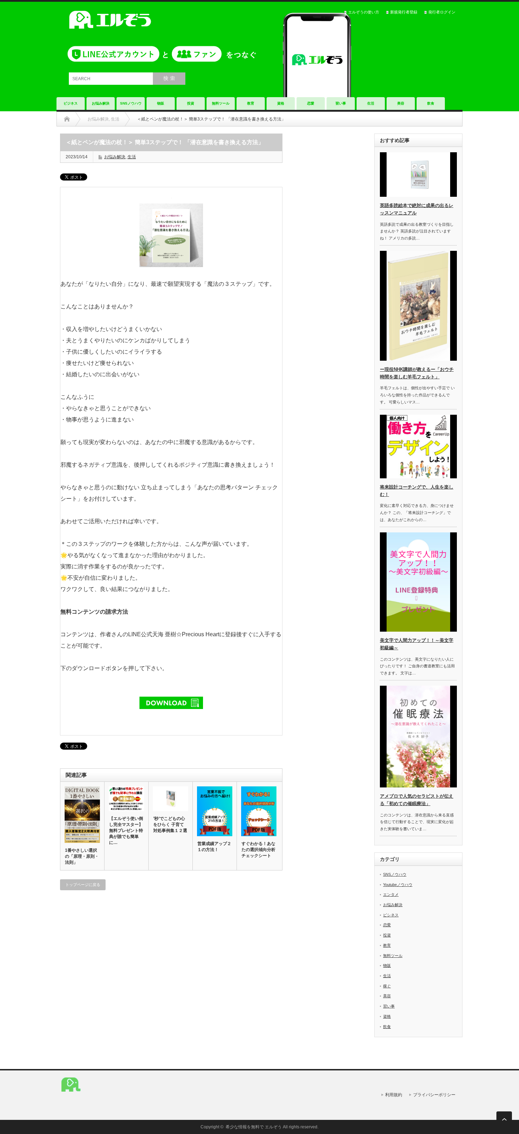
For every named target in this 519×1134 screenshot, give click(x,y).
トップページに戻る (82, 884)
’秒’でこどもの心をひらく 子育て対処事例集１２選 (170, 824)
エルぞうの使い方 (363, 12)
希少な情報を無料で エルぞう (254, 1126)
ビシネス (391, 915)
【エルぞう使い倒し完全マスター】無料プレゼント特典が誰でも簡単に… (126, 830)
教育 (250, 103)
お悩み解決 (100, 103)
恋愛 (310, 103)
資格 (280, 103)
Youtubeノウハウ (397, 884)
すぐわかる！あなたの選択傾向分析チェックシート (258, 849)
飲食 (430, 103)
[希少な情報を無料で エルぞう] (70, 1094)
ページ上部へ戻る (504, 1119)
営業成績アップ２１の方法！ (214, 846)
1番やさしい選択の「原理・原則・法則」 (82, 856)
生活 (370, 103)
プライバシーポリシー (434, 1094)
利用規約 (393, 1094)
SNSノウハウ (131, 103)
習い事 (340, 103)
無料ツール (220, 103)
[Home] (67, 119)
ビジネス (71, 103)
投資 (190, 103)
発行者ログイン (441, 12)
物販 (160, 103)
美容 (400, 103)
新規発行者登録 (403, 12)
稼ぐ (387, 986)
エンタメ (391, 894)
